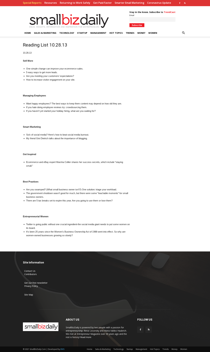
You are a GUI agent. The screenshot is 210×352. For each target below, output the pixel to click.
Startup (82, 32)
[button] (183, 33)
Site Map (28, 294)
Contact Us (29, 270)
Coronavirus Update (159, 2)
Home (27, 32)
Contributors (30, 274)
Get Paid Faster (102, 2)
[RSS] (184, 3)
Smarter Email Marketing (129, 2)
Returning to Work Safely (75, 2)
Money (141, 32)
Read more (85, 337)
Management (98, 32)
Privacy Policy (31, 286)
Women (152, 32)
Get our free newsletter (36, 282)
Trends (130, 32)
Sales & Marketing (45, 32)
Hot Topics (116, 32)
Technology (66, 32)
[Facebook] (179, 3)
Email (131, 15)
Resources (50, 2)
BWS (62, 349)
